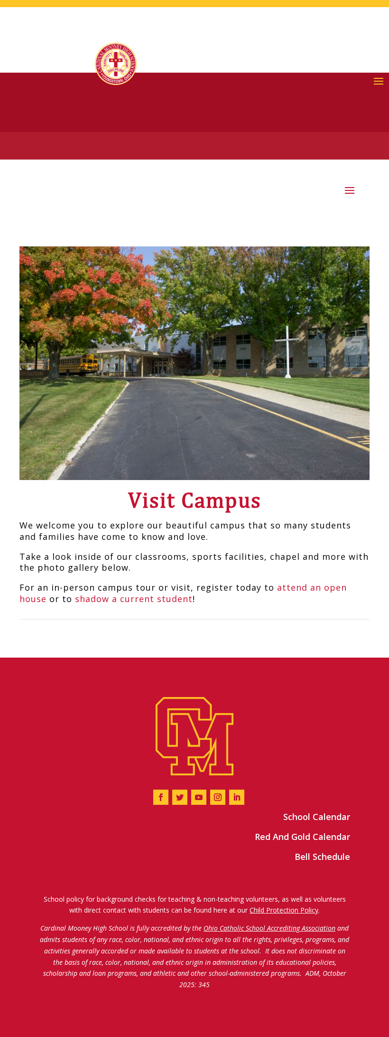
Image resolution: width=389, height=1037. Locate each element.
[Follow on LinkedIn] (236, 797)
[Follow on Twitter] (179, 797)
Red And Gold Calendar (302, 836)
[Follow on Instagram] (217, 797)
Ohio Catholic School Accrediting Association (269, 928)
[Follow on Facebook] (160, 797)
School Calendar (316, 816)
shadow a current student (134, 598)
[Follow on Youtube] (198, 797)
